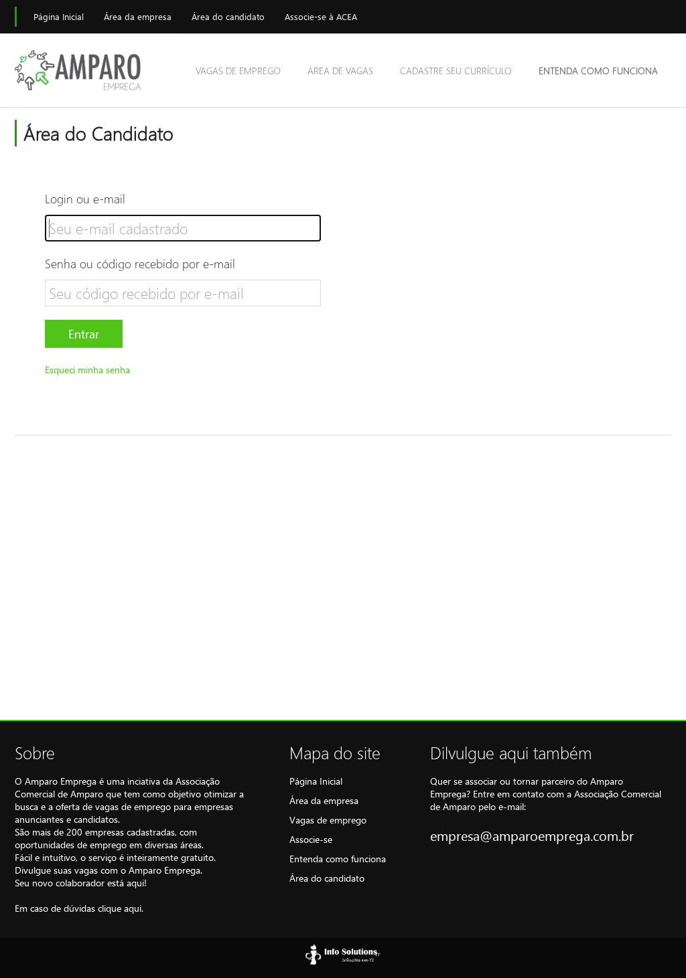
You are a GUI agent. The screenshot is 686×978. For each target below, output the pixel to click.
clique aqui (119, 908)
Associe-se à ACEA (321, 16)
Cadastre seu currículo (456, 70)
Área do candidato (228, 16)
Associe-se (310, 839)
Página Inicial (58, 16)
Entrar (83, 334)
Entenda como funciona (598, 70)
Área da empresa (138, 16)
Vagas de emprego (238, 70)
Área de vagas (340, 70)
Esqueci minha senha (87, 369)
